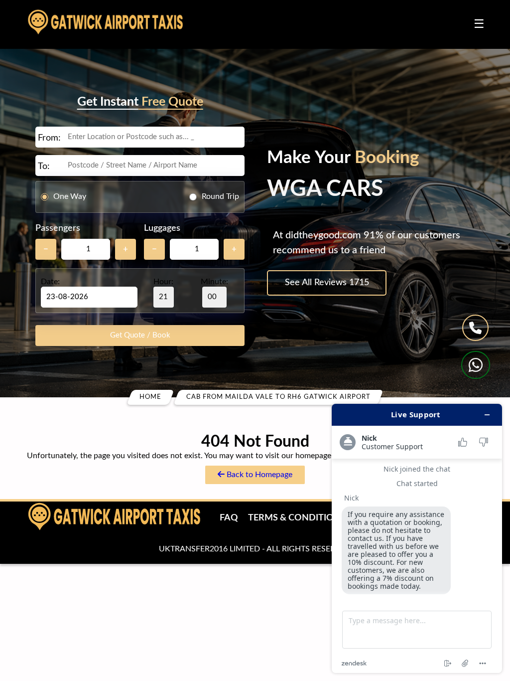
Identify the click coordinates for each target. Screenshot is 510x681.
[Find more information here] (417, 538)
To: (44, 166)
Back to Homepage (258, 475)
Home (150, 397)
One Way (69, 196)
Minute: (214, 282)
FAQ (229, 517)
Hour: (163, 282)
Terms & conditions (297, 517)
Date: (50, 282)
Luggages (162, 228)
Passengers (57, 228)
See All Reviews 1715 (327, 282)
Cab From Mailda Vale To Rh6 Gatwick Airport (278, 397)
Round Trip (220, 196)
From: (49, 138)
